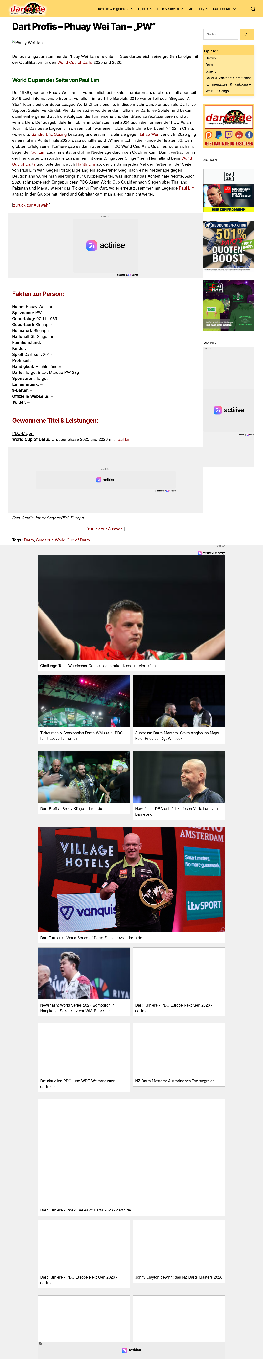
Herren (210, 57)
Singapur (44, 540)
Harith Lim (85, 164)
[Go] (247, 34)
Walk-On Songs (217, 90)
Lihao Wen (149, 134)
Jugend (210, 70)
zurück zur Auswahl (31, 205)
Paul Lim (37, 152)
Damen (210, 64)
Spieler (143, 9)
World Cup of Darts (74, 62)
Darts (29, 540)
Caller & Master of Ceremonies (228, 77)
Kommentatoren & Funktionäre (228, 84)
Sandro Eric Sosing (49, 134)
